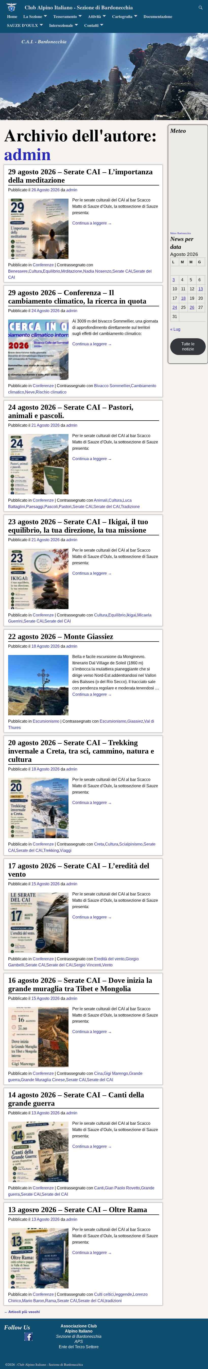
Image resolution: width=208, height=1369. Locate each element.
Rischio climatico (51, 392)
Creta (99, 844)
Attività (94, 16)
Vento (107, 965)
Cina (98, 1073)
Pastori (65, 506)
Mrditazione (71, 271)
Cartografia (122, 16)
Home (12, 16)
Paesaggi (34, 506)
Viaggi (66, 850)
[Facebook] (28, 1337)
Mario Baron (33, 1301)
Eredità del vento (109, 959)
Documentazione (158, 16)
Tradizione (130, 506)
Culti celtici (104, 1294)
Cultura (35, 271)
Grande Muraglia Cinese (43, 1080)
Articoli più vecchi (22, 1312)
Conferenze (43, 265)
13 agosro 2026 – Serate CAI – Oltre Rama (77, 1209)
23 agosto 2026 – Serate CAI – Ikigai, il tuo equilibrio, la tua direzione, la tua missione (78, 525)
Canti (99, 1188)
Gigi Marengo (116, 1073)
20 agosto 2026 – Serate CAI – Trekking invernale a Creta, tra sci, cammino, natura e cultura (81, 750)
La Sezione (32, 16)
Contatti (91, 25)
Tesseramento (65, 16)
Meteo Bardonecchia (180, 233)
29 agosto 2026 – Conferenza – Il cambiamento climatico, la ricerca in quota (77, 296)
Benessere (18, 271)
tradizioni (113, 1301)
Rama (50, 1301)
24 (174, 307)
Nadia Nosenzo (97, 271)
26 (192, 307)
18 (183, 298)
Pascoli (51, 506)
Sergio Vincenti (87, 965)
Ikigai (131, 615)
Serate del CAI (106, 506)
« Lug (175, 329)
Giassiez (135, 721)
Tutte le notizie (188, 346)
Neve (30, 392)
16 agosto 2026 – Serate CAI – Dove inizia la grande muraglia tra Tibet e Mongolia (80, 984)
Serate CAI (122, 271)
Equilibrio (51, 271)
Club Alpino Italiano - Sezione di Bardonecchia (79, 7)
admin (27, 153)
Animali (101, 500)
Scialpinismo (131, 844)
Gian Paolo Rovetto (122, 1188)
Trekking (51, 850)
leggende (123, 1294)
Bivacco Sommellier (112, 386)
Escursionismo (46, 721)
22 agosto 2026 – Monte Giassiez (60, 636)
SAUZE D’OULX (22, 25)
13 (200, 289)
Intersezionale (61, 25)
